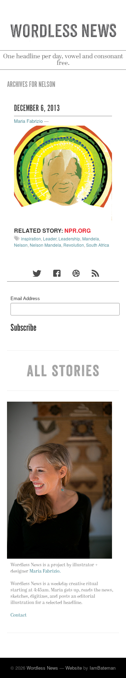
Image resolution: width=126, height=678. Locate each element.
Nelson (21, 245)
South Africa (97, 245)
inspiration (31, 238)
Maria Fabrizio (28, 121)
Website (73, 667)
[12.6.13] (63, 173)
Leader (49, 238)
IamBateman (102, 667)
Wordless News (42, 667)
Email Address (25, 298)
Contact (18, 615)
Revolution (73, 245)
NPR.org (77, 230)
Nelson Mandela (45, 245)
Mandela (90, 238)
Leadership (69, 238)
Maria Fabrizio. (45, 571)
